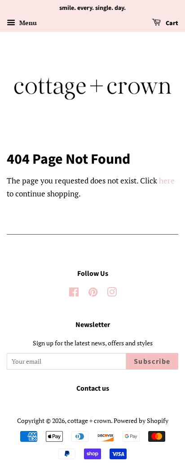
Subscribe (152, 361)
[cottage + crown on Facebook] (74, 293)
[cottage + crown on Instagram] (112, 293)
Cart (171, 23)
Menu (27, 22)
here (167, 180)
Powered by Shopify (141, 420)
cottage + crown (89, 420)
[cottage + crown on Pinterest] (93, 293)
